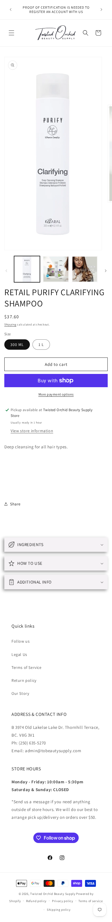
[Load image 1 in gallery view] (27, 269)
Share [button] (15, 504)
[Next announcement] (101, 9)
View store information (32, 430)
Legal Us (19, 654)
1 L (41, 344)
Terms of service (90, 901)
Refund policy (36, 901)
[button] (11, 33)
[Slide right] (105, 270)
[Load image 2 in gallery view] (56, 269)
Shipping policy (59, 910)
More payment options (56, 394)
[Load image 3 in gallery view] (85, 269)
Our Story (20, 693)
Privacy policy (62, 901)
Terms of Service (26, 667)
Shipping (10, 324)
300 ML (17, 344)
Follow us (20, 641)
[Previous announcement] (10, 9)
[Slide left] (6, 270)
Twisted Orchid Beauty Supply (53, 894)
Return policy (23, 680)
